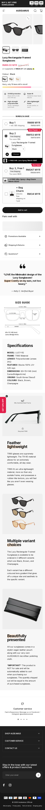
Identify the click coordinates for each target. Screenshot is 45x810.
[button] (22, 124)
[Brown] (11, 79)
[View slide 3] (24, 719)
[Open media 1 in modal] (28, 18)
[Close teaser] (7, 396)
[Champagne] (18, 79)
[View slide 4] (26, 719)
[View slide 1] (18, 719)
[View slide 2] (21, 719)
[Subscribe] (38, 775)
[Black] (4, 79)
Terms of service (26, 806)
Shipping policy (37, 806)
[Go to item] (6, 50)
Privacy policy (17, 806)
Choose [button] (16, 154)
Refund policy (7, 806)
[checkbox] (22, 194)
